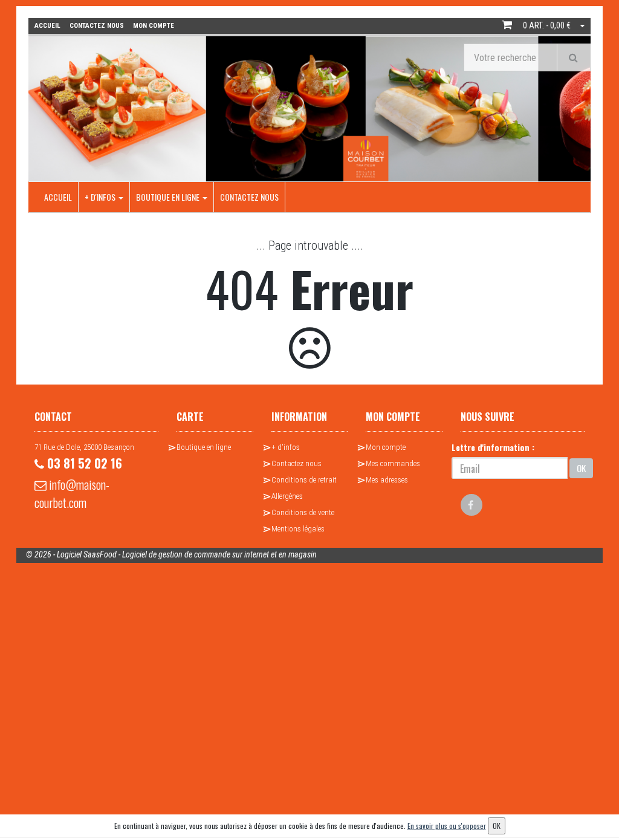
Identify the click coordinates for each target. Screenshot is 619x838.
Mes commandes (393, 463)
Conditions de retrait (304, 479)
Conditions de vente (302, 512)
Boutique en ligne (168, 196)
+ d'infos (101, 196)
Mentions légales (298, 528)
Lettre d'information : (493, 447)
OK (581, 468)
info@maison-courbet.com (71, 493)
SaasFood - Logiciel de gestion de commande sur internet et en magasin (200, 554)
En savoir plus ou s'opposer (446, 825)
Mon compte (386, 447)
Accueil (58, 196)
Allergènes (287, 496)
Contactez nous (249, 196)
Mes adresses (387, 479)
